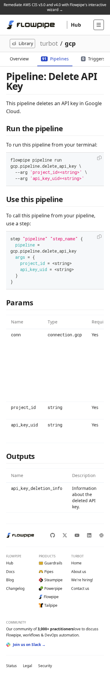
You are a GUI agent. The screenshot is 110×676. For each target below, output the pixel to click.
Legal (27, 665)
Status (11, 665)
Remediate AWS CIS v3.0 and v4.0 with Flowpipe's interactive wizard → (55, 7)
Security (45, 665)
